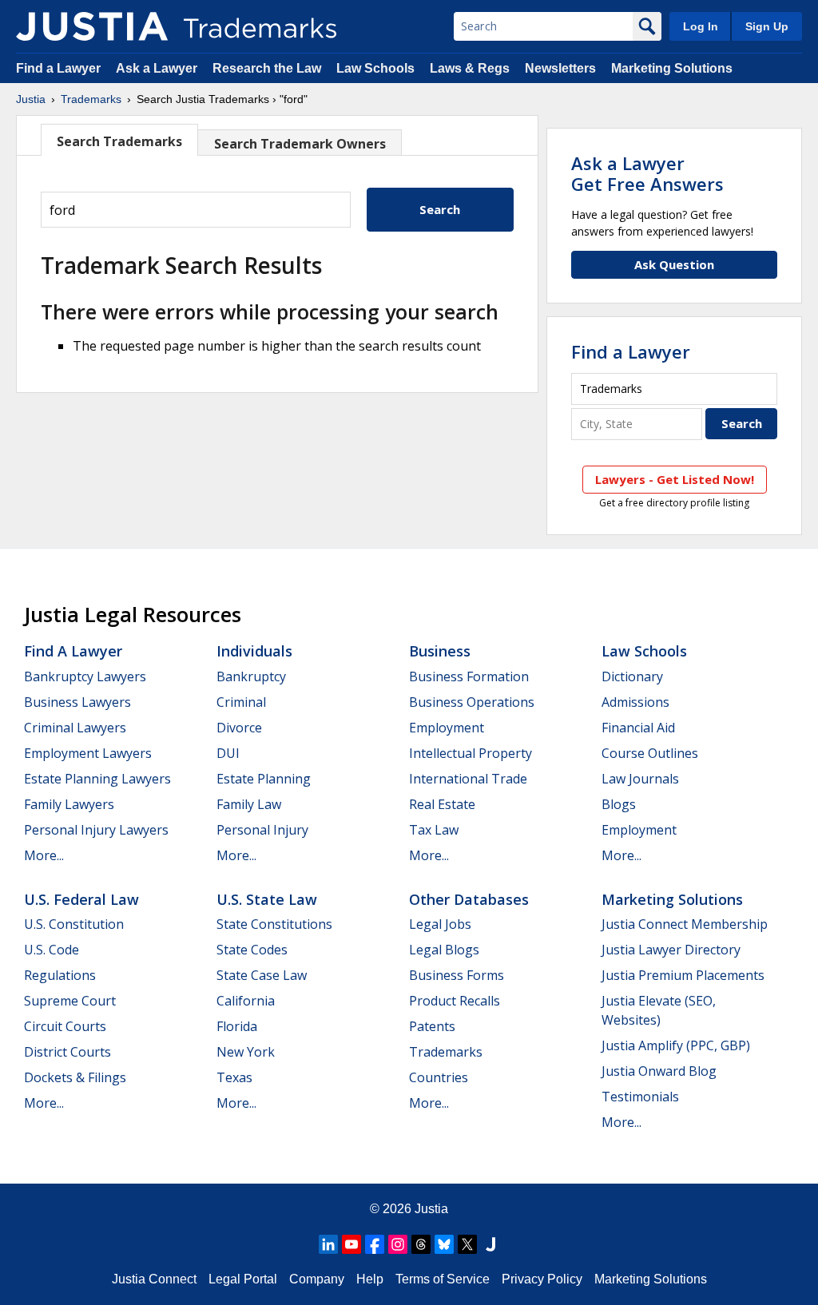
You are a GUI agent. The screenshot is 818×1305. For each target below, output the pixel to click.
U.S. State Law (266, 899)
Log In (700, 26)
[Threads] (421, 1244)
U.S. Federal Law (81, 899)
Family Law (248, 804)
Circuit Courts (65, 1026)
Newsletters (560, 68)
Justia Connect (154, 1279)
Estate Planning (263, 778)
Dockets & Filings (75, 1077)
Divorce (239, 727)
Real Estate (442, 804)
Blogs (619, 804)
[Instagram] (397, 1244)
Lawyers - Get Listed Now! (674, 479)
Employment (446, 727)
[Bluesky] (444, 1244)
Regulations (60, 975)
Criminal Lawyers (75, 727)
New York (245, 1052)
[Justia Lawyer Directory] (490, 1244)
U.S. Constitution (74, 924)
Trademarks (91, 99)
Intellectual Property (470, 753)
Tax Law (434, 830)
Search (439, 209)
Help (369, 1279)
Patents (432, 1026)
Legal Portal (242, 1279)
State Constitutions (274, 924)
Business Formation (469, 676)
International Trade (468, 778)
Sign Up (766, 26)
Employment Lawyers (88, 753)
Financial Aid (638, 727)
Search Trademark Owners (300, 144)
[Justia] (92, 26)
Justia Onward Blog (659, 1071)
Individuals (254, 650)
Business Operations (471, 702)
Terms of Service (442, 1279)
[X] (467, 1244)
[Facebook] (374, 1244)
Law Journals (640, 778)
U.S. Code (51, 949)
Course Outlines (650, 753)
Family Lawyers (69, 804)
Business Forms (456, 975)
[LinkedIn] (328, 1244)
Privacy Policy (542, 1279)
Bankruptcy (251, 676)
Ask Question (674, 264)
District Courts (67, 1052)
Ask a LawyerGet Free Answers (647, 173)
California (245, 1000)
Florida (236, 1026)
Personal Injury (262, 830)
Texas (234, 1077)
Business (440, 650)
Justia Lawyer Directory (671, 949)
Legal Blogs (444, 949)
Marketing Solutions (672, 68)
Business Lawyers (77, 702)
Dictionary (632, 676)
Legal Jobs (440, 924)
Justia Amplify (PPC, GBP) (676, 1045)
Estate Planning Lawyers (97, 778)
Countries (438, 1077)
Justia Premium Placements (683, 975)
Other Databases (469, 899)
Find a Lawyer (58, 68)
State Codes (252, 949)
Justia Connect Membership (685, 924)
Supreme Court (70, 1000)
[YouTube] (351, 1244)
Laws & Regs (470, 68)
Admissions (635, 702)
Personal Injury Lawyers (96, 830)
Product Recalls (454, 1000)
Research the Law (266, 68)
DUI (228, 753)
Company (316, 1279)
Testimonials (640, 1096)
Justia (31, 99)
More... (44, 855)
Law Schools (375, 68)
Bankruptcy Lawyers (85, 676)
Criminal (241, 702)
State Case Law (261, 975)
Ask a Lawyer (156, 68)
